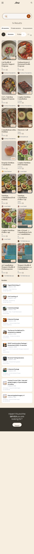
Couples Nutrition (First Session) (24, 164)
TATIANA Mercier (25, 241)
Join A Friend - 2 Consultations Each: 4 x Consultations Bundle (25, 233)
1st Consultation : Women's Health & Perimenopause (8, 267)
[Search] (31, 3)
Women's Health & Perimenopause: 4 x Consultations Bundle (25, 268)
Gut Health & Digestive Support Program (8, 64)
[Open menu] (2, 2)
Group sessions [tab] (27, 28)
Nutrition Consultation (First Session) (8, 197)
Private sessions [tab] (16, 28)
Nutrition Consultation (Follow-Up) (22, 197)
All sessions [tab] (5, 28)
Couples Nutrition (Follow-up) (8, 231)
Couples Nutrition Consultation (24, 98)
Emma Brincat (24, 137)
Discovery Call (23, 130)
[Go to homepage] (17, 3)
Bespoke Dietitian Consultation (8, 164)
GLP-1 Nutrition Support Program (8, 98)
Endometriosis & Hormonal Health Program (24, 64)
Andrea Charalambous (10, 73)
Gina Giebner (8, 171)
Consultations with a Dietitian (9, 131)
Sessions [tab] (11, 34)
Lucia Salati (23, 171)
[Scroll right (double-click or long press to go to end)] (23, 34)
